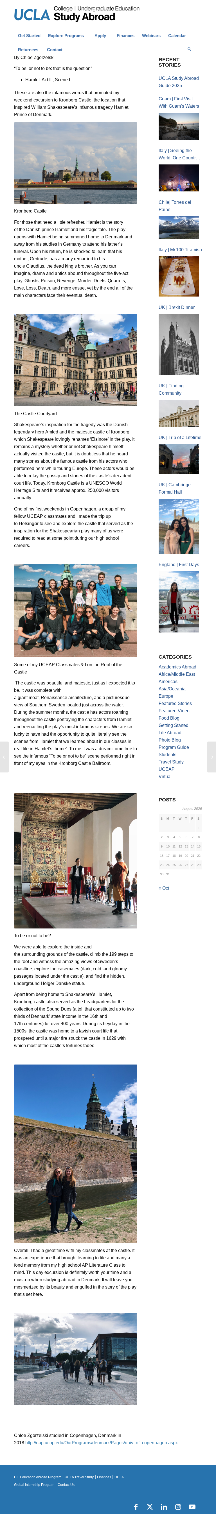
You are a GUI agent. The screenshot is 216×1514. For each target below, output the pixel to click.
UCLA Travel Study (79, 1477)
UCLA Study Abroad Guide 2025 (179, 82)
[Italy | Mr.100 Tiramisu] (179, 276)
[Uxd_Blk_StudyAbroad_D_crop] (91, 14)
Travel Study (171, 762)
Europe (166, 696)
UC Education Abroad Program (37, 1477)
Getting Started (173, 725)
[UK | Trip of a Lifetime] (179, 459)
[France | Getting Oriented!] (211, 757)
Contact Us (66, 1485)
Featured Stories (175, 703)
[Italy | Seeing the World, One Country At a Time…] (179, 177)
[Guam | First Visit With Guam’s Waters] (179, 126)
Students (167, 754)
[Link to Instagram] (178, 1507)
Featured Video (174, 710)
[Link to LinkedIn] (164, 1507)
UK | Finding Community (171, 389)
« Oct (164, 888)
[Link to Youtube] (192, 1507)
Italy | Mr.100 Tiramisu (180, 249)
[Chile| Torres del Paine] (179, 227)
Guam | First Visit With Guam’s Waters (179, 102)
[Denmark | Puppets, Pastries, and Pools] (4, 757)
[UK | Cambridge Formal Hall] (179, 526)
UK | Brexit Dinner (177, 307)
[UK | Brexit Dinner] (179, 344)
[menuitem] (29, 36)
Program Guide (174, 747)
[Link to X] (150, 1507)
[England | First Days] (179, 601)
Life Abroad (170, 732)
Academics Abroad (177, 667)
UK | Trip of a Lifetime (180, 437)
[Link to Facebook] (136, 1507)
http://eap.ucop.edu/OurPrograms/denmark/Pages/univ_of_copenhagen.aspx (101, 1442)
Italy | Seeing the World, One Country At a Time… (178, 155)
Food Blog (169, 718)
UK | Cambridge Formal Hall (175, 488)
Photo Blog (170, 740)
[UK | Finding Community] (179, 413)
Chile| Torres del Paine (175, 206)
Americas (168, 681)
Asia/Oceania (172, 688)
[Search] (189, 50)
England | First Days (179, 564)
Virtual (165, 776)
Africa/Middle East (177, 674)
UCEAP (167, 769)
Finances (104, 1477)
